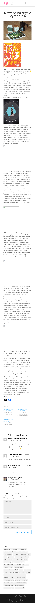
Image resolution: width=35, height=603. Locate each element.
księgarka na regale (8, 559)
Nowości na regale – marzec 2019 (9, 420)
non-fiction (18, 564)
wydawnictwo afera (20, 575)
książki (16, 557)
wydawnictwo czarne (9, 580)
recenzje (28, 572)
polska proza (27, 570)
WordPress (23, 601)
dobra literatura (8, 554)
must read (14, 562)
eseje (5, 557)
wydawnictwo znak (19, 588)
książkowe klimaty (24, 557)
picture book (15, 570)
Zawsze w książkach (14, 454)
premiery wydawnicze (15, 572)
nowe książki (25, 564)
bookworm (6, 551)
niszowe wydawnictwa (9, 564)
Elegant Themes (23, 599)
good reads (11, 557)
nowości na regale (8, 567)
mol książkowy (7, 562)
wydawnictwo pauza (19, 585)
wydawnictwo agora (8, 577)
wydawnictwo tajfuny (9, 588)
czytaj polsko (24, 551)
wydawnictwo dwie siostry (21, 580)
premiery (6, 572)
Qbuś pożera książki (14, 478)
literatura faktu (24, 559)
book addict (15, 549)
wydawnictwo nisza (8, 585)
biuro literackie (7, 549)
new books (21, 562)
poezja (21, 570)
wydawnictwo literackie (21, 582)
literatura (17, 559)
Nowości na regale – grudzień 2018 (23, 410)
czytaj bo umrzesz (15, 551)
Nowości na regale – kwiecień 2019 (9, 410)
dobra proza (16, 554)
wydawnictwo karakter (9, 582)
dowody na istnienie (25, 554)
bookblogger (23, 549)
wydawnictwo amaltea (20, 577)
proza (23, 572)
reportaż (6, 575)
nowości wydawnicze (19, 567)
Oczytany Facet (13, 465)
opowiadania (7, 570)
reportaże (12, 575)
